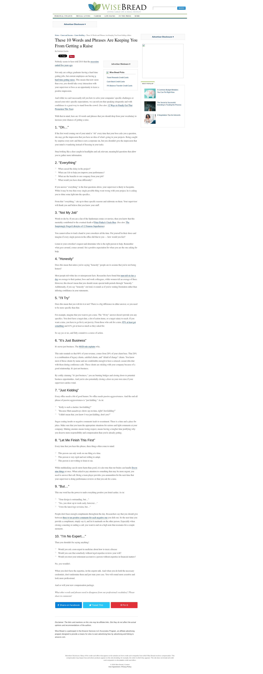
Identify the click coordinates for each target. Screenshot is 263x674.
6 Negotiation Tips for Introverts (168, 115)
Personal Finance (64, 16)
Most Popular (147, 83)
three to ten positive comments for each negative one (85, 517)
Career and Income (67, 35)
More (137, 16)
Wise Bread (119, 664)
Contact (127, 664)
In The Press (125, 16)
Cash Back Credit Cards (116, 82)
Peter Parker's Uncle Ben (105, 222)
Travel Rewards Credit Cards (117, 77)
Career (97, 16)
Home (57, 35)
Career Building (79, 35)
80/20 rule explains (87, 346)
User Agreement (114, 667)
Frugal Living (83, 16)
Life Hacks (110, 16)
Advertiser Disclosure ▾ (75, 24)
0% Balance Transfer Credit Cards (119, 86)
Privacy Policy (126, 667)
